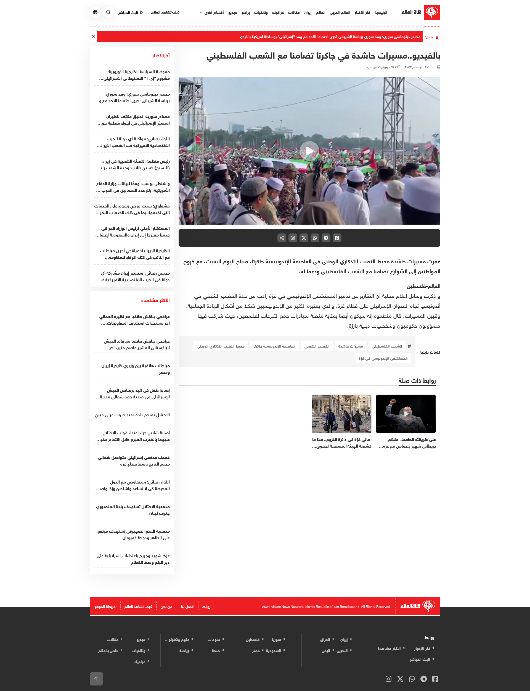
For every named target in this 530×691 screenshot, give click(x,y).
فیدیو (232, 11)
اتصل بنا (187, 605)
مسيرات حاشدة (350, 345)
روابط (206, 605)
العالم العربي (340, 11)
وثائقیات (261, 11)
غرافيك (278, 11)
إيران (308, 11)
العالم (320, 11)
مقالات (294, 11)
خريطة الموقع (105, 605)
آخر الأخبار (362, 11)
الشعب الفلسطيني (387, 345)
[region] (310, 151)
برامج (246, 11)
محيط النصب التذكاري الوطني (221, 345)
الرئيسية (381, 11)
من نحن (166, 605)
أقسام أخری (213, 11)
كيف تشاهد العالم (165, 11)
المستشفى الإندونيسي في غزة (383, 357)
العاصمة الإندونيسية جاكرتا (274, 345)
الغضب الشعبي (317, 345)
